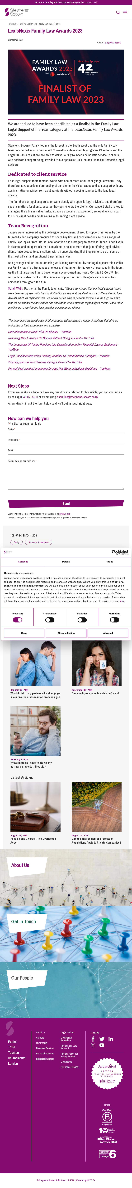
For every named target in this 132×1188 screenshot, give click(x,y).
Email (11, 450)
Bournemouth (16, 1058)
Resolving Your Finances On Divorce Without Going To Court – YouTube (51, 338)
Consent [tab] (23, 561)
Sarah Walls (15, 288)
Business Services (45, 1048)
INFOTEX (90, 1180)
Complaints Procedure (66, 1039)
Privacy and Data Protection (69, 1047)
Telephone (13, 439)
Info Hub (12, 23)
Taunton (13, 1052)
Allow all (108, 633)
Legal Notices (68, 1032)
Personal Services (45, 1053)
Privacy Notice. (64, 514)
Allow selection (66, 633)
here (122, 601)
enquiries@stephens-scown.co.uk (82, 2)
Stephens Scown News (38, 542)
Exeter (12, 1041)
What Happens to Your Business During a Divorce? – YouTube (45, 362)
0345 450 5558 (60, 2)
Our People (41, 1043)
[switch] (49, 619)
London (13, 1063)
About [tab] (109, 561)
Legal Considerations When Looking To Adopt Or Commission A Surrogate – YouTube (58, 356)
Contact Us (66, 1061)
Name (11, 429)
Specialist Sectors (45, 1059)
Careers (40, 1037)
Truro (11, 1047)
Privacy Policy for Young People (69, 1055)
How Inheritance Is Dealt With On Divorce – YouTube (39, 332)
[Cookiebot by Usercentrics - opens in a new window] (114, 552)
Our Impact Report (70, 1067)
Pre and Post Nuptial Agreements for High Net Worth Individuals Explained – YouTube (59, 368)
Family (22, 23)
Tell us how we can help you (22, 461)
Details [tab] (66, 561)
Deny (24, 633)
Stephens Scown (113, 42)
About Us (40, 1032)
